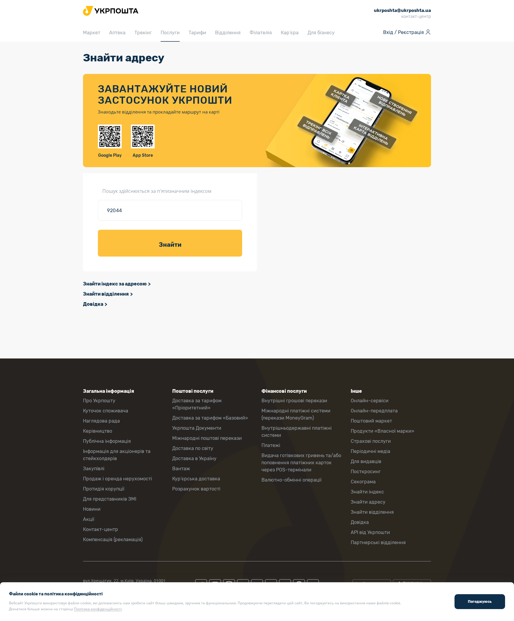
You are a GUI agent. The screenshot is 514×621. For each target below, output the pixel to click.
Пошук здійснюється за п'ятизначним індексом (156, 191)
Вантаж (181, 468)
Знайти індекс (367, 492)
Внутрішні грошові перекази (294, 400)
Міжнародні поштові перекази (207, 438)
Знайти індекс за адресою (115, 284)
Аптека (117, 32)
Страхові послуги (371, 441)
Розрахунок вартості (196, 489)
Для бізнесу (321, 32)
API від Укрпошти (370, 532)
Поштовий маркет (371, 421)
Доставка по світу (192, 448)
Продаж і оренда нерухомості (117, 479)
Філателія (261, 32)
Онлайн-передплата (374, 411)
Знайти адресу (368, 502)
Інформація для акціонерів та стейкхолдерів (117, 454)
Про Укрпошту (99, 400)
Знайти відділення (106, 294)
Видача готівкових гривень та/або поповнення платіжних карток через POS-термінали (301, 463)
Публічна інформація (107, 441)
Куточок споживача (105, 411)
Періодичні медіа (370, 451)
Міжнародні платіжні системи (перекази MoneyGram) (295, 414)
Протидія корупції (103, 489)
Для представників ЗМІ (109, 499)
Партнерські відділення (378, 542)
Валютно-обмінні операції (291, 480)
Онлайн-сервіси (369, 400)
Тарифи (197, 32)
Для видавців (366, 461)
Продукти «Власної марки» (382, 431)
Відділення (228, 32)
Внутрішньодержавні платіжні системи (296, 431)
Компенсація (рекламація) (112, 539)
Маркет (91, 32)
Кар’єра (290, 32)
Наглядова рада (101, 421)
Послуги (170, 32)
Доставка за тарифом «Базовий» (210, 418)
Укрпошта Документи (196, 428)
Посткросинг (366, 471)
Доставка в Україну (194, 458)
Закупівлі (93, 468)
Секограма (363, 482)
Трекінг (143, 32)
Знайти (170, 244)
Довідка (93, 304)
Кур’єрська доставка (196, 479)
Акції (88, 519)
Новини (92, 509)
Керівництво (97, 431)
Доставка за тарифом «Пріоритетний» (197, 404)
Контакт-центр (100, 529)
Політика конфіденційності (98, 608)
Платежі (270, 445)
